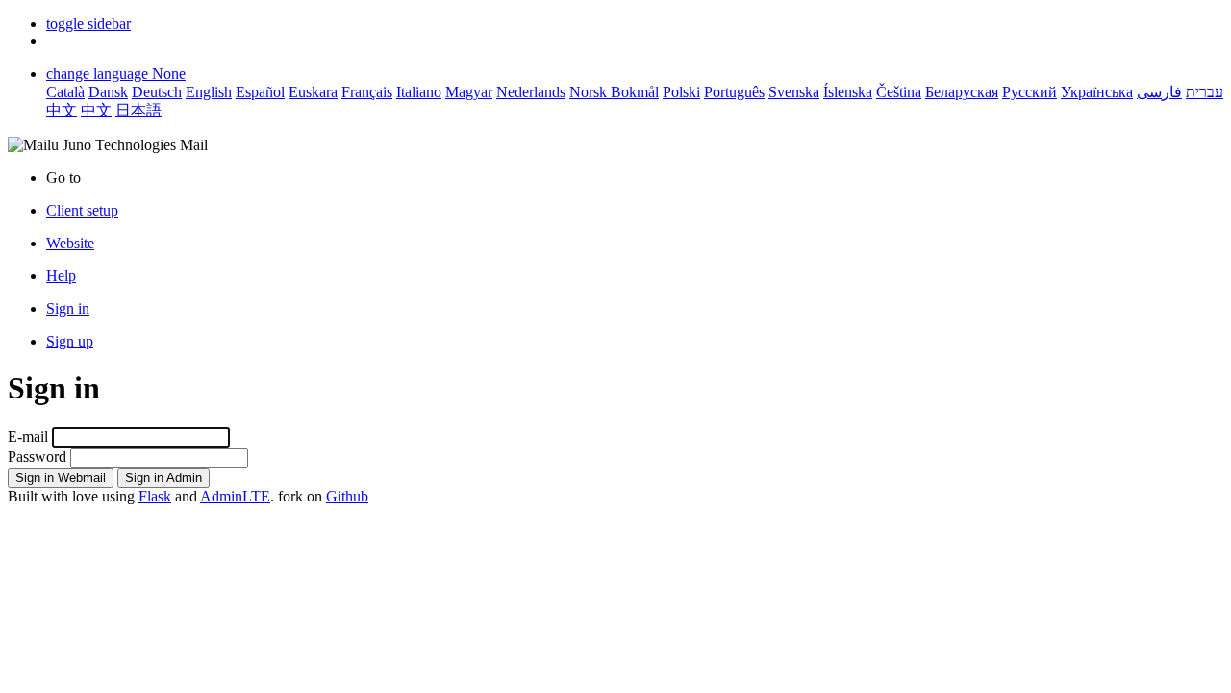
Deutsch (157, 92)
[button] (88, 23)
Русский (1029, 92)
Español (260, 92)
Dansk (108, 92)
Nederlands (530, 92)
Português (734, 92)
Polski (681, 92)
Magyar (468, 92)
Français (366, 92)
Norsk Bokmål (614, 92)
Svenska (793, 92)
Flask (154, 496)
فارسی (1159, 92)
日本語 (138, 110)
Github (347, 496)
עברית (1204, 92)
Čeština (898, 92)
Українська (1097, 92)
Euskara (313, 92)
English (209, 92)
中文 (61, 110)
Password (37, 457)
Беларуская (961, 92)
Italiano (418, 92)
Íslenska (847, 92)
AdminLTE (235, 496)
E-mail (28, 436)
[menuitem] (634, 243)
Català (65, 92)
